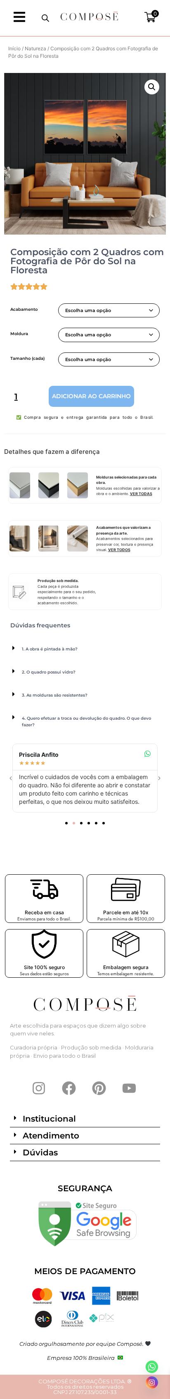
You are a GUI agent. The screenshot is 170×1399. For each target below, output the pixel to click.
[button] (151, 87)
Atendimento (51, 1136)
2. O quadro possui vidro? (49, 672)
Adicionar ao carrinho (91, 396)
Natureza (35, 48)
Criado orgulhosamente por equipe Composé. (82, 1343)
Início (14, 48)
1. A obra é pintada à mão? (50, 649)
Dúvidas (40, 1152)
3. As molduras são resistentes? (54, 695)
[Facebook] (69, 1088)
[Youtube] (129, 1088)
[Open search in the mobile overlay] (45, 17)
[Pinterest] (99, 1088)
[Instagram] (39, 1088)
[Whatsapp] (152, 1367)
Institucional (49, 1119)
